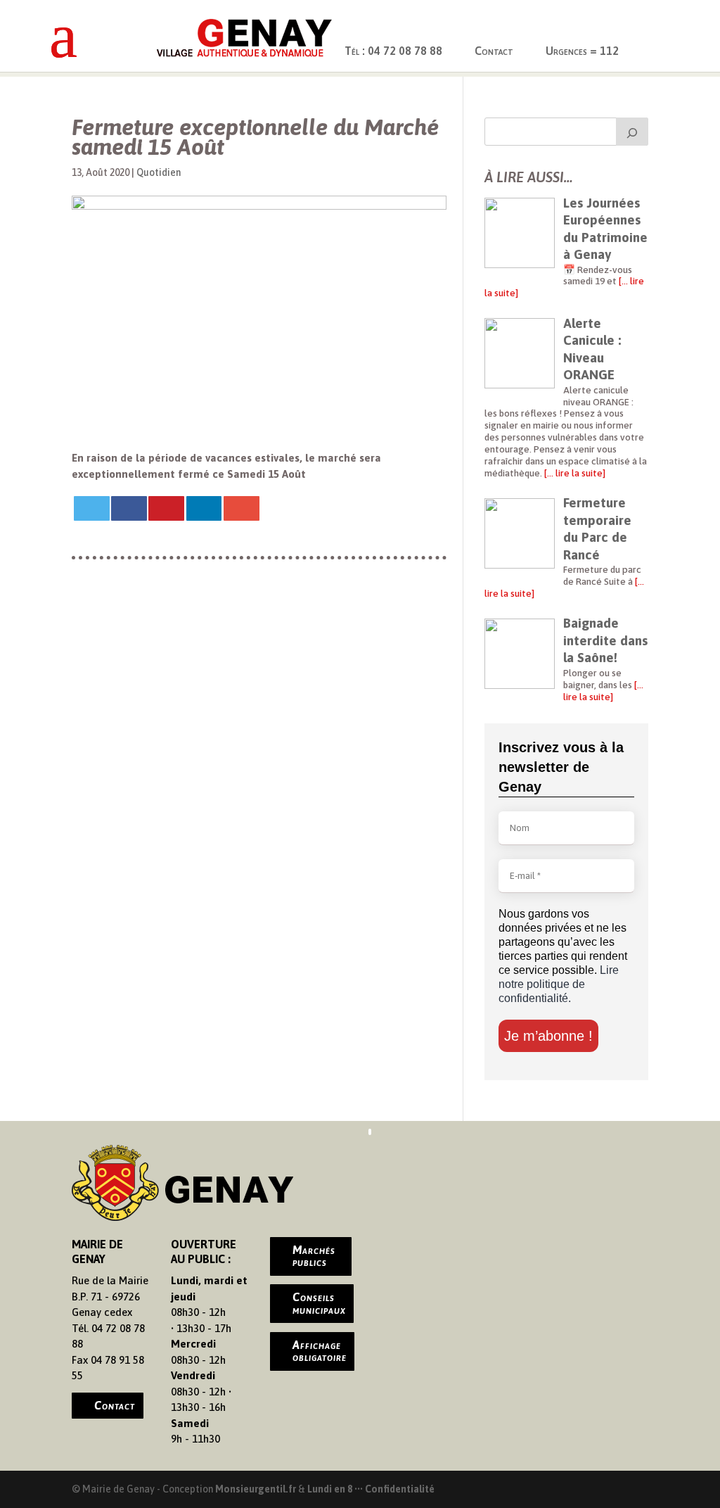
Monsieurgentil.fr (256, 1489)
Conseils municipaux (319, 1303)
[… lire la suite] (573, 473)
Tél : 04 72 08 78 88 (393, 50)
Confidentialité (400, 1489)
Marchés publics (313, 1256)
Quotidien (158, 172)
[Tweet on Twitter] (92, 508)
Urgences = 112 (582, 50)
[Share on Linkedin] (204, 508)
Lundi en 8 (329, 1489)
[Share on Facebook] (129, 508)
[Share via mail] (241, 508)
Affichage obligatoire (319, 1351)
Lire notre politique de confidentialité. (559, 984)
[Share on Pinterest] (166, 508)
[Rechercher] (632, 132)
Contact (494, 50)
